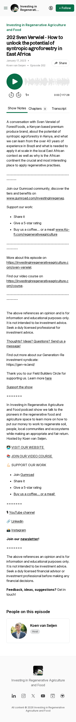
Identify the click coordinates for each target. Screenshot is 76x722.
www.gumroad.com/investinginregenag (35, 198)
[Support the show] (50, 8)
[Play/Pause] (14, 82)
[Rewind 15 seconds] (11, 95)
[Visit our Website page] (53, 696)
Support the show (19, 387)
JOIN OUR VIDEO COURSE (32, 456)
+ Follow (65, 8)
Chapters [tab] (37, 109)
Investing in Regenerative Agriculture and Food (30, 8)
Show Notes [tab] (17, 108)
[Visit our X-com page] (33, 696)
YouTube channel (22, 512)
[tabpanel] (38, 360)
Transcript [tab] (59, 109)
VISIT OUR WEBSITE (28, 447)
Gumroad (27, 475)
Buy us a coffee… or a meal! (35, 494)
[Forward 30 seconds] (18, 95)
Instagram (18, 530)
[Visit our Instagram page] (23, 696)
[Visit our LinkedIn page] (14, 696)
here (48, 378)
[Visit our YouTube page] (43, 696)
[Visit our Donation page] (62, 696)
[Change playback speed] (27, 95)
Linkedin (17, 521)
